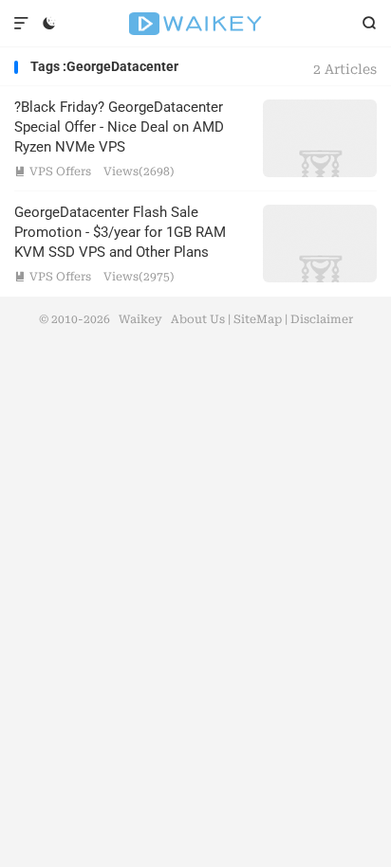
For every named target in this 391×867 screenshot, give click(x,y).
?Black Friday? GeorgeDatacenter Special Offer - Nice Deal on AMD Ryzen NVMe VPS (119, 127)
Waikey (195, 23)
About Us (198, 319)
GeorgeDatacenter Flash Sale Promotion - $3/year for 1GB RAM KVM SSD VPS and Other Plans (120, 232)
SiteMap (257, 319)
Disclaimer (321, 319)
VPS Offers (52, 171)
